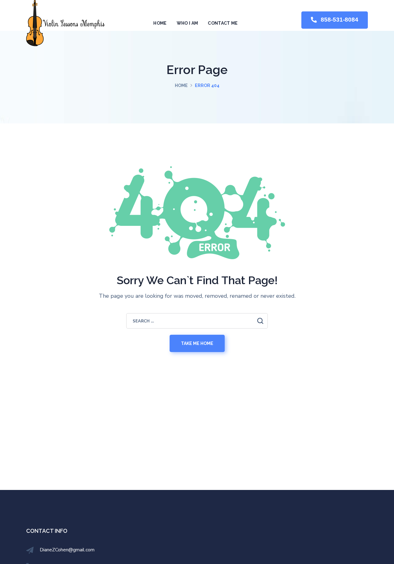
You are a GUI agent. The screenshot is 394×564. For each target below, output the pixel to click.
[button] (334, 20)
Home (181, 85)
